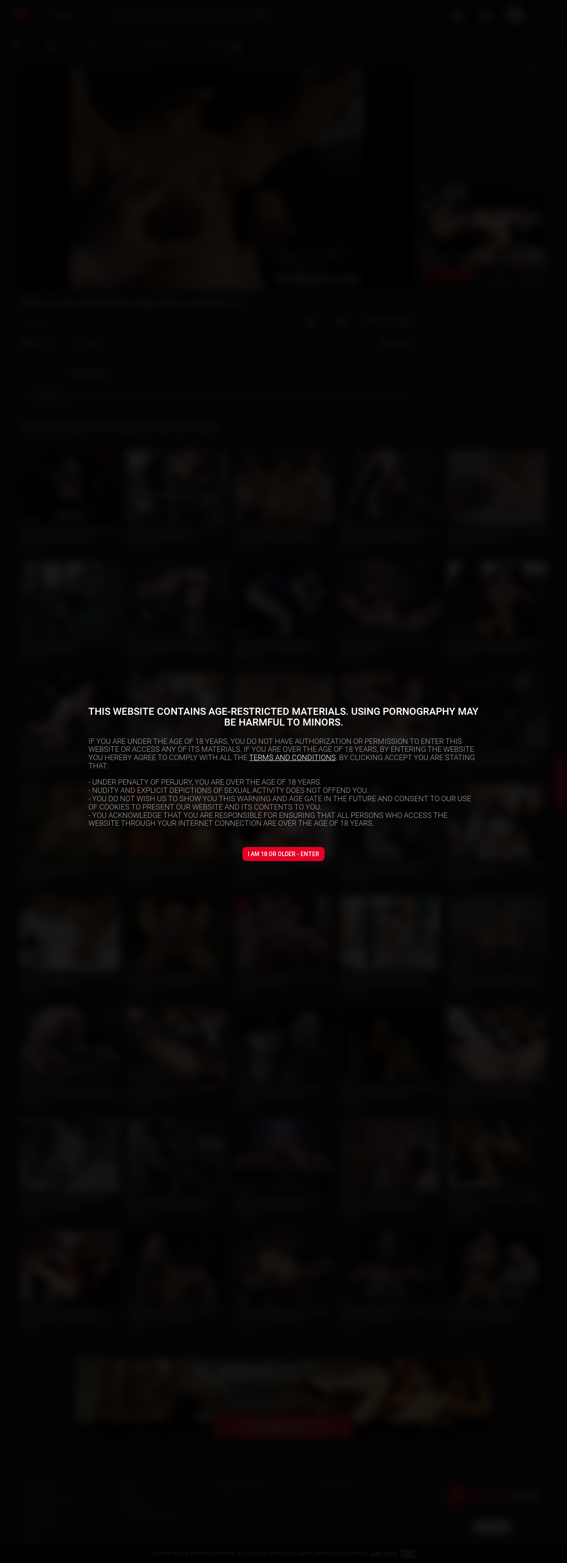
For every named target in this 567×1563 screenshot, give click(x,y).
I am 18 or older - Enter (283, 854)
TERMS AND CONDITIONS (292, 757)
